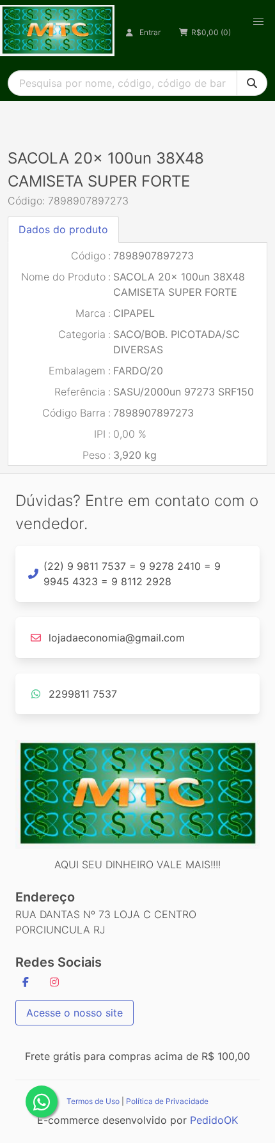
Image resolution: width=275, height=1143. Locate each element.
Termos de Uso (93, 1101)
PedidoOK (214, 1120)
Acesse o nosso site (74, 1012)
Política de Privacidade (167, 1101)
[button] (258, 21)
